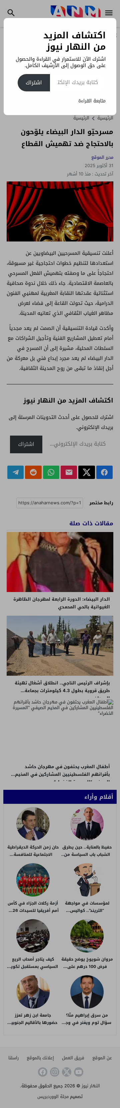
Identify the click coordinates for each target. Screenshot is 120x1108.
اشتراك (34, 82)
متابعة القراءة (92, 100)
